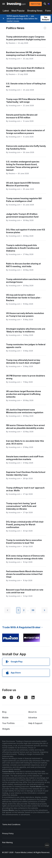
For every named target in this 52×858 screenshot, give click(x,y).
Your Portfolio (8, 723)
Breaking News (34, 11)
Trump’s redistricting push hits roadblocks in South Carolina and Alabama (22, 248)
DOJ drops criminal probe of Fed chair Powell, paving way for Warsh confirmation (25, 524)
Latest (6, 11)
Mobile (5, 717)
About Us (32, 712)
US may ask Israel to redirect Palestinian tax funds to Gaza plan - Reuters (23, 298)
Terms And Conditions (11, 824)
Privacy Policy (8, 833)
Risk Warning (7, 842)
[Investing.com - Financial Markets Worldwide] (16, 4)
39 (33, 610)
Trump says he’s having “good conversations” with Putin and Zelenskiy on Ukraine (21, 506)
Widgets (6, 729)
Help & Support (35, 723)
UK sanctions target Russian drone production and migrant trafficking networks (23, 394)
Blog (4, 712)
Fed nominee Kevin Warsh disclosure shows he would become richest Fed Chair (24, 574)
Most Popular (18, 11)
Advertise (32, 717)
